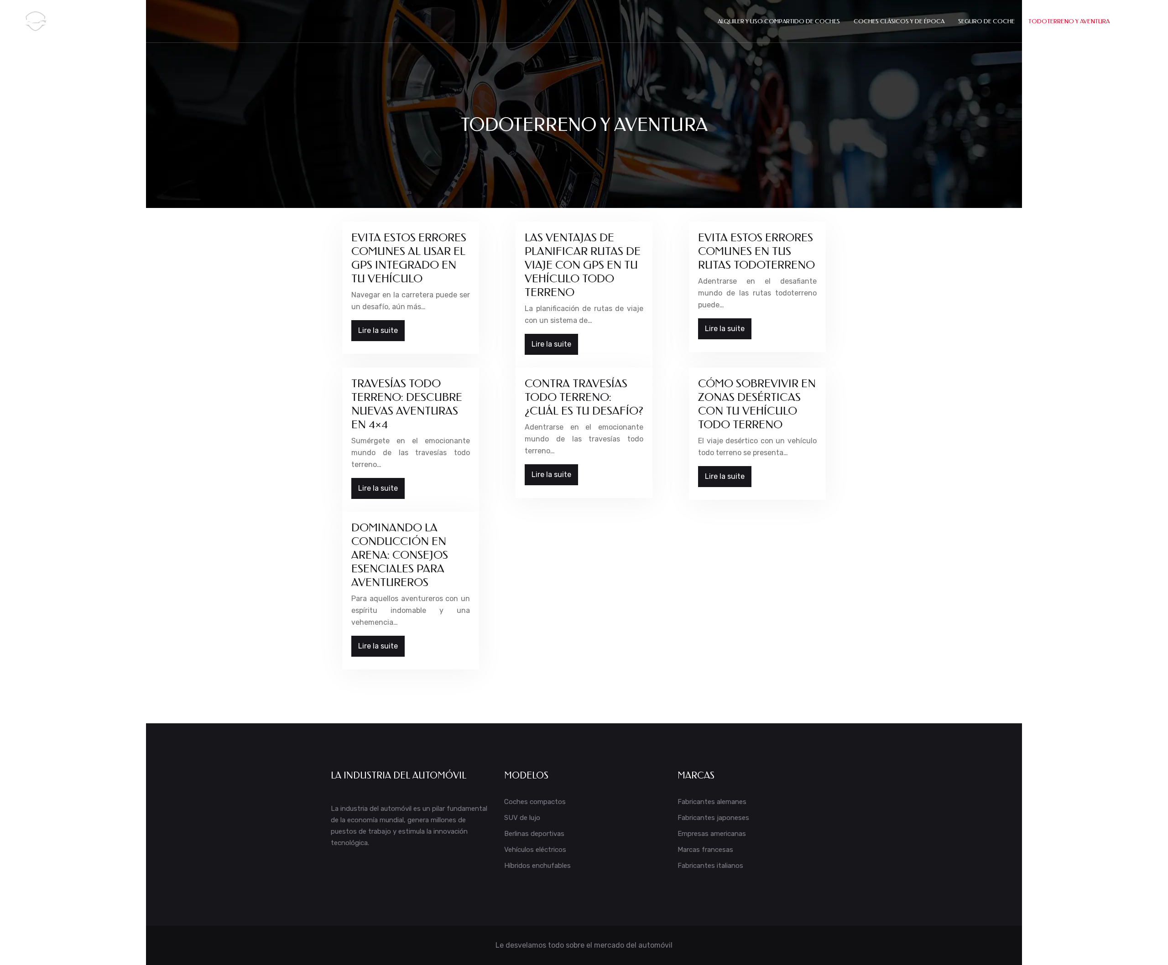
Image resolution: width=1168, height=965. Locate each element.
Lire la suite (378, 330)
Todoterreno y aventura (1069, 21)
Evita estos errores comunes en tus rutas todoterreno (756, 251)
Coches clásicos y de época (899, 21)
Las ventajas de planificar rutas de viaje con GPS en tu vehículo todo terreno (583, 265)
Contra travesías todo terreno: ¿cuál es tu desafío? (584, 397)
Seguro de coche (986, 21)
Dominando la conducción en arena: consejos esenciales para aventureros (399, 555)
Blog (1131, 21)
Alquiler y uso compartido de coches (779, 21)
